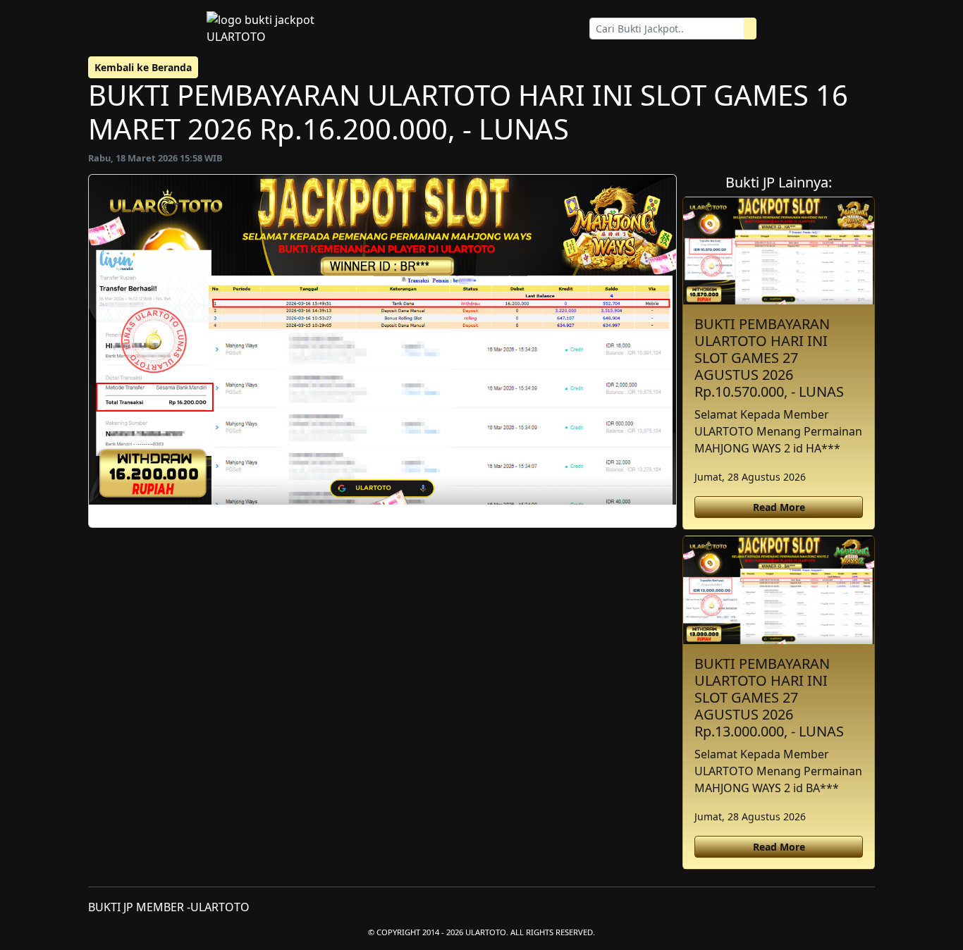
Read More (779, 507)
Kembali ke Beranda (143, 67)
